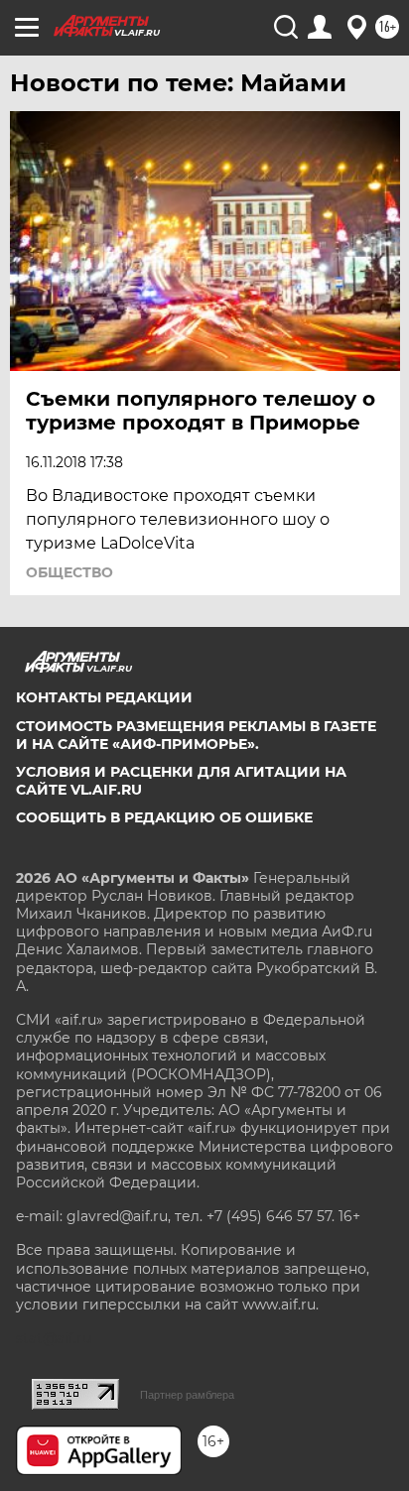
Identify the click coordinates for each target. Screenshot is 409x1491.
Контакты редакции (104, 697)
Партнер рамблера (187, 1395)
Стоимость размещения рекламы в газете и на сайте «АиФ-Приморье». (196, 735)
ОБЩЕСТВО (69, 572)
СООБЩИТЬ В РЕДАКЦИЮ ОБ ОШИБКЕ (164, 817)
